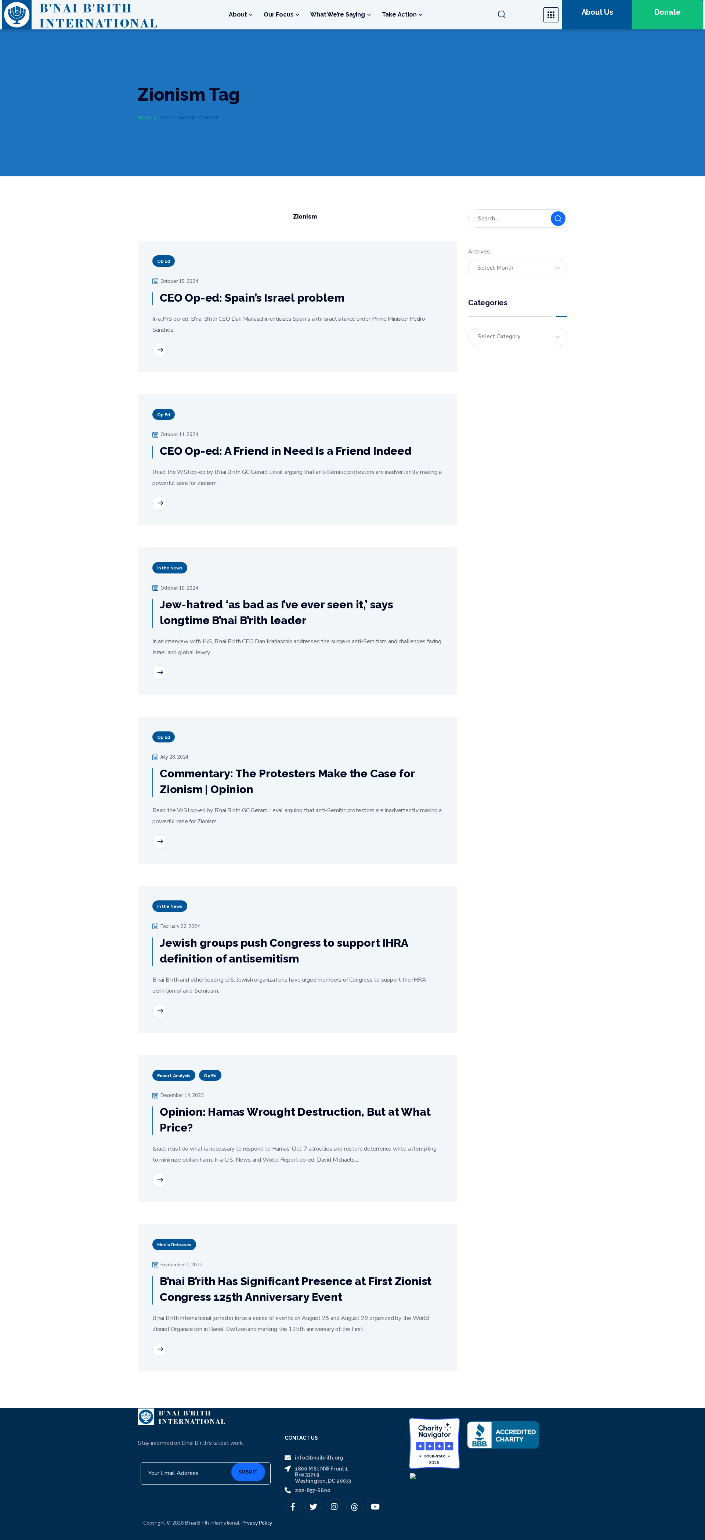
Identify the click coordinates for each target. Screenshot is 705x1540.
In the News (169, 568)
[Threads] (354, 1507)
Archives (478, 252)
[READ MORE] (159, 350)
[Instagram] (334, 1507)
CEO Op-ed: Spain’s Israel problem (252, 297)
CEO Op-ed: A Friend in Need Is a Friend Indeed (286, 451)
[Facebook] (293, 1507)
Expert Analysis (174, 1076)
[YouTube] (375, 1507)
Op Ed (163, 261)
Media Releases (174, 1245)
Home (144, 118)
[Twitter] (313, 1507)
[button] (516, 15)
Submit (248, 1472)
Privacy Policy (257, 1522)
